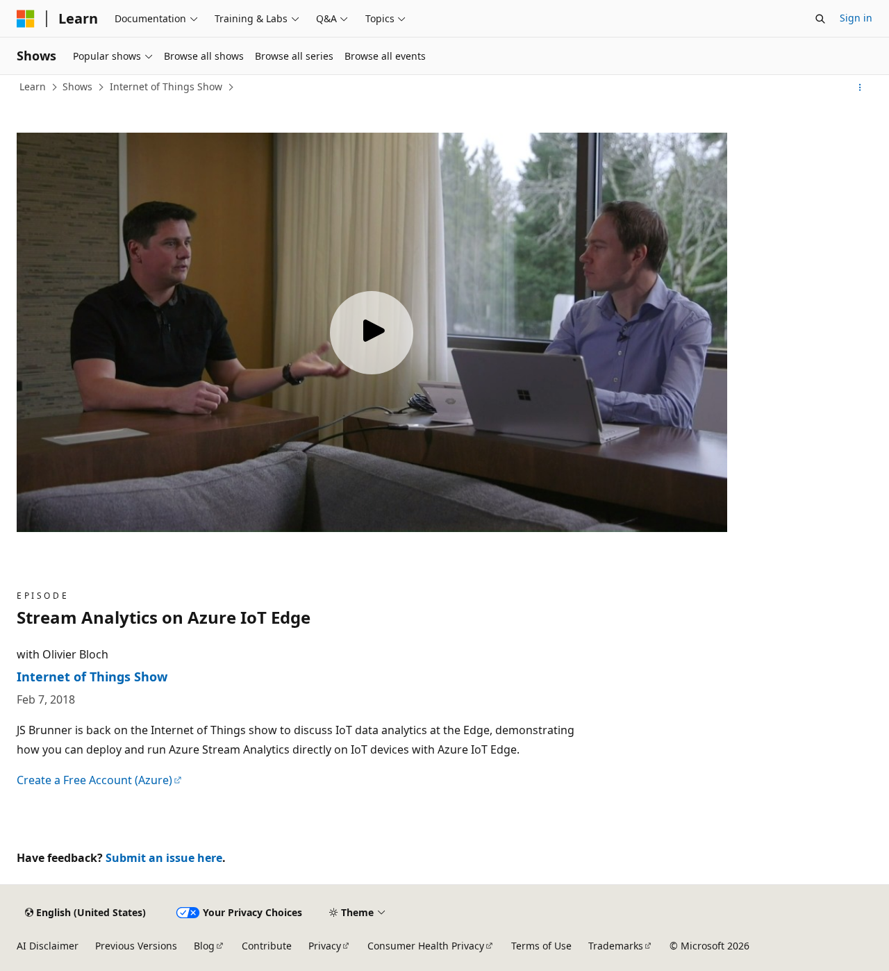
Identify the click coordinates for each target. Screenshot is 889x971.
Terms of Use (541, 945)
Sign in (856, 17)
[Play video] (371, 332)
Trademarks (615, 945)
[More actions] (860, 87)
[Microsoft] (26, 19)
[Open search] (820, 18)
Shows (77, 86)
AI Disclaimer (47, 945)
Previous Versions (136, 945)
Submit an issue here (164, 857)
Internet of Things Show (166, 86)
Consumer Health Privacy (425, 945)
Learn (32, 86)
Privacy (324, 945)
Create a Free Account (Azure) (94, 780)
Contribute (267, 945)
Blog (204, 945)
